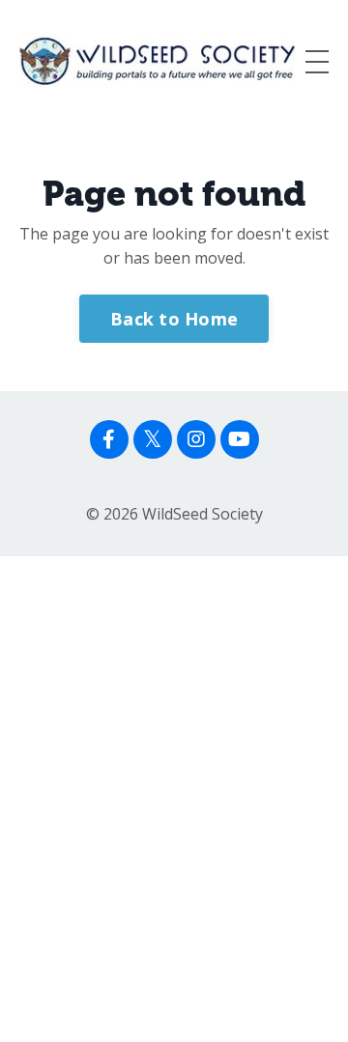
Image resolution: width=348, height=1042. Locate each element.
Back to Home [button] (174, 318)
